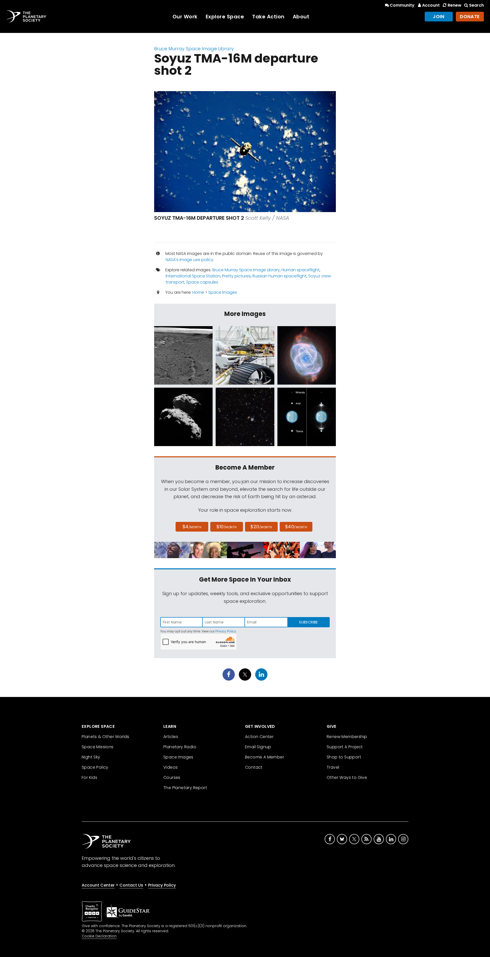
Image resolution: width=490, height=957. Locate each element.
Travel (333, 767)
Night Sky (91, 757)
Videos (170, 767)
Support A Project (345, 747)
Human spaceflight (300, 270)
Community (402, 5)
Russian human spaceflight (279, 276)
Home (198, 292)
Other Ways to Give (347, 777)
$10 (226, 526)
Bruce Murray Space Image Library (194, 48)
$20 (261, 526)
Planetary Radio (179, 747)
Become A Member (264, 757)
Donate (470, 16)
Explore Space (225, 16)
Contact (254, 767)
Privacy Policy (225, 631)
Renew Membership (347, 737)
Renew (454, 5)
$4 (192, 526)
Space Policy (95, 767)
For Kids (89, 777)
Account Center (98, 885)
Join (439, 16)
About (301, 16)
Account (431, 5)
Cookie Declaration (99, 936)
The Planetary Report (185, 788)
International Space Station (193, 276)
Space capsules (202, 282)
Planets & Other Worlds (105, 737)
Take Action (268, 16)
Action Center (259, 737)
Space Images (222, 292)
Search (476, 5)
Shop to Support (344, 757)
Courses (171, 777)
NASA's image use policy (189, 260)
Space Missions (98, 747)
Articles (170, 737)
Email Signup (258, 747)
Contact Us (131, 885)
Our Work (185, 16)
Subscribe (308, 622)
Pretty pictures (236, 276)
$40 (296, 526)
